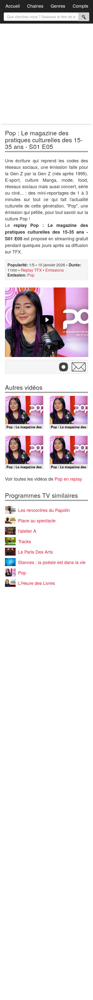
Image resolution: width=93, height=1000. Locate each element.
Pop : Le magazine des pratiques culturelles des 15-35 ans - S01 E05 (44, 139)
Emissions (54, 270)
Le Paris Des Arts (35, 551)
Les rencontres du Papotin (44, 510)
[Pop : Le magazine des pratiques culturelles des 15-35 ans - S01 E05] (46, 322)
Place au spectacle (37, 520)
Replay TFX (31, 270)
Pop (30, 275)
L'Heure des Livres (36, 583)
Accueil (12, 5)
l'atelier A (27, 531)
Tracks (24, 541)
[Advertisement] (46, 73)
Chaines (35, 5)
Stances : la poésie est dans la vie (52, 562)
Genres (58, 5)
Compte (80, 5)
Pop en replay (68, 478)
